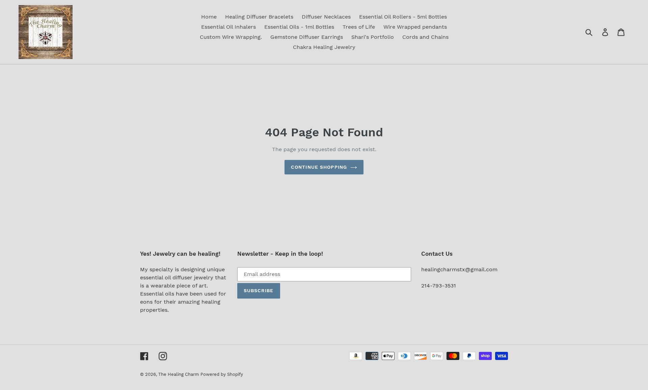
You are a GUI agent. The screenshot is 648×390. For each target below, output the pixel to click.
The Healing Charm (178, 374)
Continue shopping (319, 167)
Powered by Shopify (221, 374)
